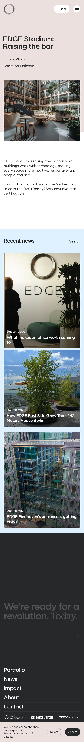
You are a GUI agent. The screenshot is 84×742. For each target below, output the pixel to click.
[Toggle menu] (76, 9)
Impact (12, 688)
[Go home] (9, 9)
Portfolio (14, 670)
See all (74, 241)
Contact (14, 707)
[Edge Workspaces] (14, 717)
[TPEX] (69, 717)
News (10, 679)
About (11, 697)
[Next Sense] (42, 717)
